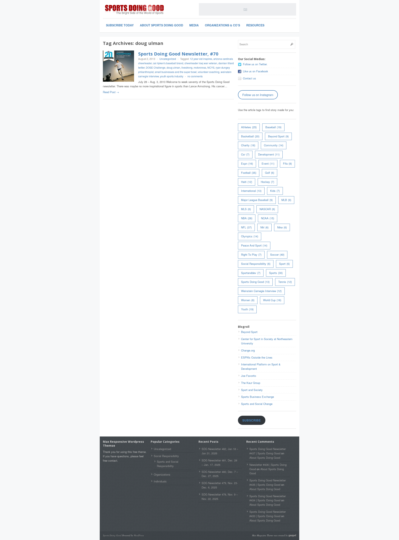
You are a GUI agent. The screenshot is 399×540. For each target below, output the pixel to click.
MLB (286, 200)
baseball (273, 127)
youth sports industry (171, 76)
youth (247, 309)
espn (247, 163)
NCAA (267, 218)
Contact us (249, 78)
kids (275, 191)
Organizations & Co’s (222, 25)
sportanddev (250, 273)
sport (284, 264)
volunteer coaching (208, 72)
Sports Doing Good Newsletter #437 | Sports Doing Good (267, 451)
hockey (267, 182)
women (247, 300)
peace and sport (254, 245)
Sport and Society (252, 390)
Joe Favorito (248, 376)
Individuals (160, 481)
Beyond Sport (278, 136)
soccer (277, 254)
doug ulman (173, 67)
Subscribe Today (120, 25)
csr (245, 154)
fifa (287, 163)
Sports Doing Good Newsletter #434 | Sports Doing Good (267, 498)
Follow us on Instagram (257, 94)
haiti (246, 182)
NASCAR (267, 209)
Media (194, 25)
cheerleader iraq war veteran (201, 63)
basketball (250, 136)
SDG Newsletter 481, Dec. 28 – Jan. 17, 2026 (219, 462)
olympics (249, 236)
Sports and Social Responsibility (167, 464)
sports (276, 273)
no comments (195, 76)
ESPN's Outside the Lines (256, 357)
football (248, 173)
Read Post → (111, 92)
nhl (264, 227)
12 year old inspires (201, 58)
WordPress (139, 535)
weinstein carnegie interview (261, 291)
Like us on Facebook (255, 71)
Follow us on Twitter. (255, 64)
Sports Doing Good (255, 282)
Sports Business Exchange (257, 397)
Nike (282, 227)
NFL (246, 227)
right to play (251, 254)
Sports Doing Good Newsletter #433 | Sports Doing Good (267, 514)
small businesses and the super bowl (176, 72)
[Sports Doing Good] (134, 10)
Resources (255, 25)
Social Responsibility (255, 264)
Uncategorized (167, 58)
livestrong (186, 67)
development (269, 154)
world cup (272, 300)
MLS (246, 209)
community (273, 145)
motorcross (200, 67)
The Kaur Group (250, 383)
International (251, 191)
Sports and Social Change (256, 404)
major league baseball (257, 200)
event (268, 163)
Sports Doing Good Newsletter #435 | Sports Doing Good (267, 482)
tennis (285, 282)
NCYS (210, 67)
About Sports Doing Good (161, 25)
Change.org (248, 350)
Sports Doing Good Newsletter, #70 (178, 54)
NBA (246, 218)
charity (248, 145)
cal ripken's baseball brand (168, 63)
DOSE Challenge (155, 67)
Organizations (162, 474)
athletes (249, 127)
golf (269, 173)
